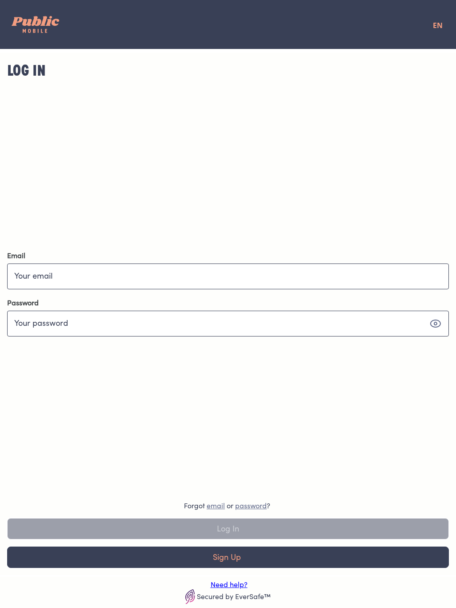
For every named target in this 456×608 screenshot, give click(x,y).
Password (23, 302)
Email (16, 255)
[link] (216, 505)
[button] (435, 323)
